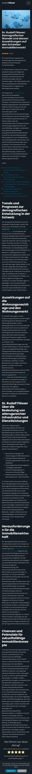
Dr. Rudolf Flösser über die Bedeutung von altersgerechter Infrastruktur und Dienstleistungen (16, 184)
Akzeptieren (11, 771)
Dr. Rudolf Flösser (19, 93)
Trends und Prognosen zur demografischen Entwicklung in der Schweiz (15, 170)
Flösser (8, 3)
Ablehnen (22, 771)
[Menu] (28, 3)
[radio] (9, 752)
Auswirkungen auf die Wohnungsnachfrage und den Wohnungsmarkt (13, 177)
